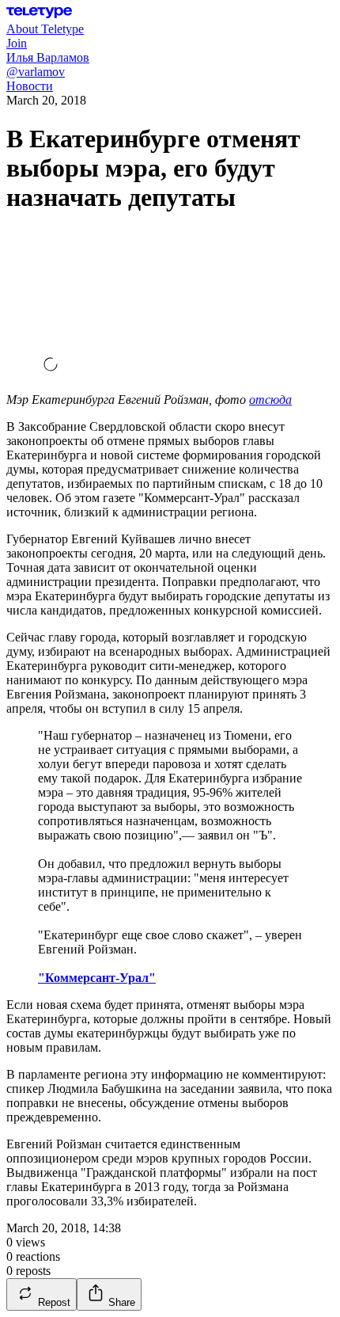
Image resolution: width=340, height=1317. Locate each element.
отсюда (270, 399)
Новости (29, 86)
